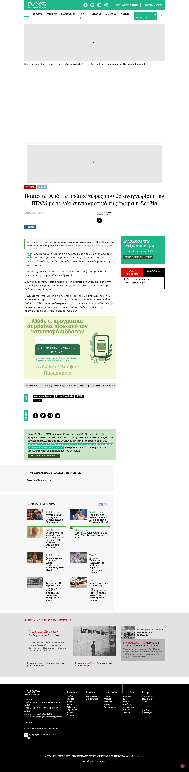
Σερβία (37, 401)
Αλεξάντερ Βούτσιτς (43, 396)
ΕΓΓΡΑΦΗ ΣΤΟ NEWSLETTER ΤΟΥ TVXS (57, 349)
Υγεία (69, 704)
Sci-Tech (70, 713)
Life (124, 699)
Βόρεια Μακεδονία (64, 396)
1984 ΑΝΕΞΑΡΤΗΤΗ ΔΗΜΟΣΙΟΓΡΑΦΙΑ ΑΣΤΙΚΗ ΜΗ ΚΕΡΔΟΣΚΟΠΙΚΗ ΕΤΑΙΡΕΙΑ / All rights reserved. (98, 756)
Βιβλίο (107, 704)
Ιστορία (96, 14)
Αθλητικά (111, 14)
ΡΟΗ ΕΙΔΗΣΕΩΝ (141, 16)
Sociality (103, 761)
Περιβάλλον (72, 710)
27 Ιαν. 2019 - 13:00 (33, 213)
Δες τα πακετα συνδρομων (138, 257)
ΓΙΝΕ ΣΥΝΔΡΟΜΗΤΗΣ (127, 5)
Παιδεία (126, 710)
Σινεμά (107, 696)
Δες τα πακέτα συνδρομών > (44, 456)
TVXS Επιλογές (147, 711)
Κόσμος (70, 699)
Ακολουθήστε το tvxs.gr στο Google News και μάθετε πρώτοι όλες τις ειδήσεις (70, 386)
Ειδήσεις (37, 14)
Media (69, 702)
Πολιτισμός (68, 14)
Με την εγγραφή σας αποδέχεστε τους (57, 359)
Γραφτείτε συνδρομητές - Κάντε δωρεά (88, 246)
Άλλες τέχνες (110, 707)
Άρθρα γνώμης (92, 696)
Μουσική (108, 702)
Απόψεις (51, 14)
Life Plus (128, 692)
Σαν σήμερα (147, 696)
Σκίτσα (125, 14)
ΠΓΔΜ (79, 396)
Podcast (70, 715)
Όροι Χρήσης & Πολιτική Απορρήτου (41, 728)
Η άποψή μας (92, 699)
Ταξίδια (126, 713)
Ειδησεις (30, 187)
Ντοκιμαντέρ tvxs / (38, 663)
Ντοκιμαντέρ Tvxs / (43, 631)
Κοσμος (42, 187)
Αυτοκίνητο (128, 707)
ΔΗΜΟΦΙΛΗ (153, 271)
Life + (81, 16)
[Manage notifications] (182, 766)
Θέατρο (107, 699)
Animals (127, 696)
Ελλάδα (70, 696)
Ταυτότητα (29, 723)
